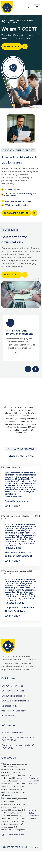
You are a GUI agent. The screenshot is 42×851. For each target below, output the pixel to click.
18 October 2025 (13, 548)
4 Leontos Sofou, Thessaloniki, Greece (34, 814)
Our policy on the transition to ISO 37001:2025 (20, 609)
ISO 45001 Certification (13, 696)
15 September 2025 (14, 603)
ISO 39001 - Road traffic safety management (17, 333)
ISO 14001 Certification (12, 690)
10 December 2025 (14, 496)
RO (29, 7)
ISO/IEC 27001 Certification (15, 700)
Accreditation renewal (17, 500)
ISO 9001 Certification (12, 686)
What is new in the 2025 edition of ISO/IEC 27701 (18, 554)
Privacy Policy (8, 715)
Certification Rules (10, 706)
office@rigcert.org (14, 834)
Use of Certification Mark (13, 710)
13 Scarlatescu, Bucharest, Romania (35, 779)
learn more (11, 506)
